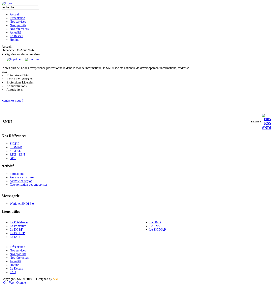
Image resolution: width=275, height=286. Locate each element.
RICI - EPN (17, 154)
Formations (17, 173)
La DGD (155, 222)
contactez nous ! (12, 100)
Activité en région (21, 181)
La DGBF (16, 229)
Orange (21, 282)
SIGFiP (14, 143)
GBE (13, 158)
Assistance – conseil (22, 177)
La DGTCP (17, 233)
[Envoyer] (32, 59)
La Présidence (19, 222)
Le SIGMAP (157, 229)
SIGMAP (16, 147)
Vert (11, 282)
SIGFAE (15, 151)
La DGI (15, 236)
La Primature (18, 226)
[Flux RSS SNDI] (266, 128)
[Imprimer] (14, 59)
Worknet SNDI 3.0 (22, 203)
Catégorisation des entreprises (28, 184)
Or (5, 282)
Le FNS (154, 226)
